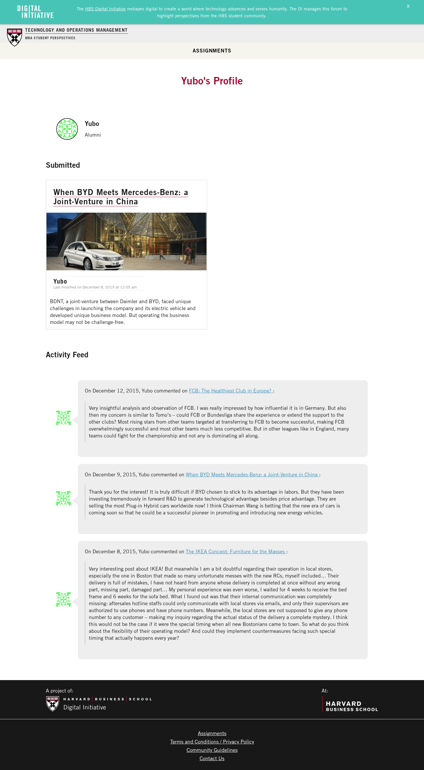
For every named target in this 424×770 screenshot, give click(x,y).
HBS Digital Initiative (105, 8)
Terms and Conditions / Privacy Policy (212, 741)
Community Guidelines (212, 750)
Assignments (212, 50)
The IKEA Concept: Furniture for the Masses (236, 551)
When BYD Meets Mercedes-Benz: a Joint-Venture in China (252, 474)
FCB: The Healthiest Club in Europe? (231, 390)
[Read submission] (126, 254)
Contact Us (212, 758)
